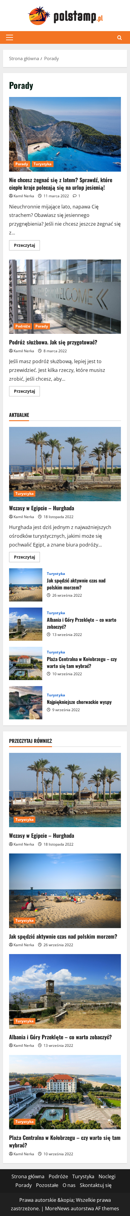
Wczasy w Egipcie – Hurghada (41, 508)
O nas (69, 1185)
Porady (21, 163)
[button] (9, 37)
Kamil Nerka (24, 195)
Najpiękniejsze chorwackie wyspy (25, 702)
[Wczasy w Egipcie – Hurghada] (65, 464)
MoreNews (57, 1208)
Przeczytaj (27, 246)
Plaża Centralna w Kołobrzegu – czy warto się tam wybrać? (25, 663)
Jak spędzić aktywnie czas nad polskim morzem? (25, 585)
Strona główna (27, 1176)
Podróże (22, 326)
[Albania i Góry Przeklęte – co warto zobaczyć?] (65, 991)
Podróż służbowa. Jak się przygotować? (65, 297)
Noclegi (107, 1176)
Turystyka (43, 163)
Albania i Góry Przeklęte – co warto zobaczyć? (25, 624)
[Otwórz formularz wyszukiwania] (119, 38)
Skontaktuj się (96, 1185)
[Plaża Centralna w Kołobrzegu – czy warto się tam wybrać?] (65, 1092)
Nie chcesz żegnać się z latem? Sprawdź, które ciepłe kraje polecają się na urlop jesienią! (65, 134)
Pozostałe (47, 1185)
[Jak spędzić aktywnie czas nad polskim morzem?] (65, 890)
